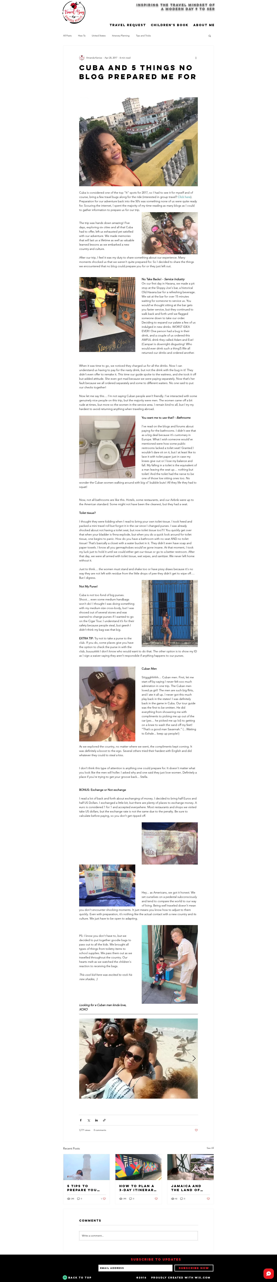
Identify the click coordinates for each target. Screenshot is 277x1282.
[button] (209, 35)
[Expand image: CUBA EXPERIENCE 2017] (138, 1059)
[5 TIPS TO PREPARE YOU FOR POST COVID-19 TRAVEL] (86, 1167)
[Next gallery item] (194, 1058)
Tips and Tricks (143, 35)
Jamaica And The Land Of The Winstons (187, 1188)
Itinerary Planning (121, 35)
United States (99, 35)
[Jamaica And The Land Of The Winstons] (190, 1167)
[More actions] (196, 58)
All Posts (67, 35)
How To (81, 35)
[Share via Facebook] (80, 1120)
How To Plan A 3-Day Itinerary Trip (138, 1188)
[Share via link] (104, 1120)
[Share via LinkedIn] (96, 1120)
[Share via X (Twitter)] (88, 1120)
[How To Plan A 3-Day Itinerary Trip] (138, 1167)
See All (210, 1148)
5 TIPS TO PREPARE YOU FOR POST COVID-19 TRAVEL (86, 1188)
